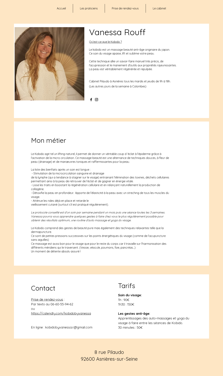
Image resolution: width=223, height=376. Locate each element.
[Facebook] (91, 99)
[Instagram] (96, 99)
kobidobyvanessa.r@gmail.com (68, 327)
